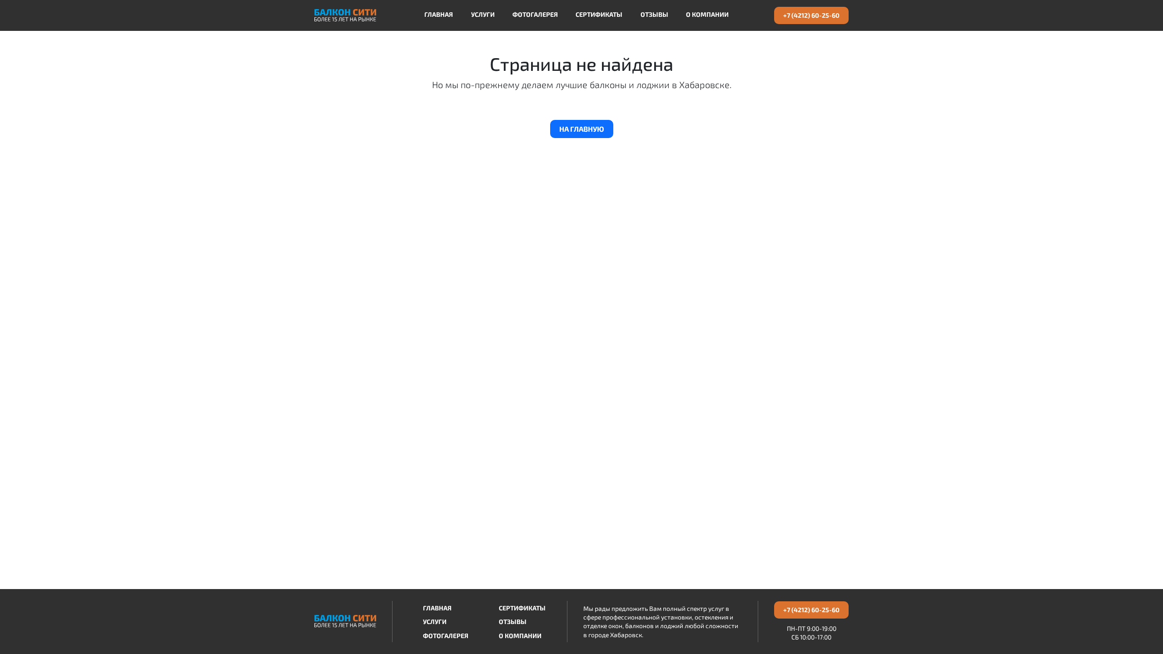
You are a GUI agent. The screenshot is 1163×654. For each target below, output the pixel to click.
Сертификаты (599, 14)
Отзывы (654, 14)
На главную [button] (581, 128)
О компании (707, 14)
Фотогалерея (535, 14)
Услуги (483, 14)
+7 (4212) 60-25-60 (811, 15)
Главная (438, 14)
